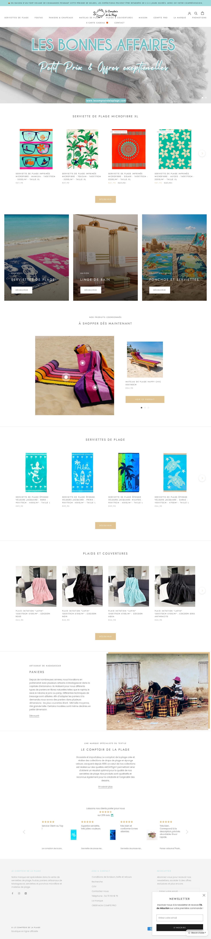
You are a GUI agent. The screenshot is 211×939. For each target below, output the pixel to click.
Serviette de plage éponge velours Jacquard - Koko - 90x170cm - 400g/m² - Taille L (33, 499)
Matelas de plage (89, 17)
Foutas (39, 17)
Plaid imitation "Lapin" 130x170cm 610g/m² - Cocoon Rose (33, 612)
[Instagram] (19, 892)
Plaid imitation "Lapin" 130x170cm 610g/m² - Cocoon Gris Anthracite (175, 612)
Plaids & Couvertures (119, 17)
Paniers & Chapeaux (61, 17)
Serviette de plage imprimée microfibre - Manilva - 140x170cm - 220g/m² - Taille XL (36, 175)
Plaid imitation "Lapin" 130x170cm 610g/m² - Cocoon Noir (79, 612)
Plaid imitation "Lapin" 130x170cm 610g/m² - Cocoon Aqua (125, 612)
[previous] (9, 152)
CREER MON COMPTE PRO (104, 904)
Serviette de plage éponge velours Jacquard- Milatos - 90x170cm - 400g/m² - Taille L (125, 499)
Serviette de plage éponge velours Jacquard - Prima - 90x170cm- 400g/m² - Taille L (79, 499)
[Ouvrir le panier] (202, 13)
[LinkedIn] (26, 892)
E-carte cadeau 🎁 (97, 23)
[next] (202, 152)
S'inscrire (180, 927)
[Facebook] (12, 892)
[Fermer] (204, 895)
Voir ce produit (145, 398)
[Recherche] (196, 13)
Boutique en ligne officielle (24, 930)
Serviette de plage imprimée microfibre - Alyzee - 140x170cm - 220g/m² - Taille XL (174, 175)
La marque (180, 17)
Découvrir (105, 90)
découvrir (105, 198)
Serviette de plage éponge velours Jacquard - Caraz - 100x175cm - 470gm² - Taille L (172, 499)
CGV (94, 885)
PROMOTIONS (199, 17)
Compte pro (161, 17)
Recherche (97, 880)
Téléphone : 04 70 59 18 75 (105, 895)
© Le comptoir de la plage (25, 926)
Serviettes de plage (16, 17)
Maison (143, 17)
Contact (120, 23)
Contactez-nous (100, 890)
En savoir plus (105, 785)
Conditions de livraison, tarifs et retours (112, 876)
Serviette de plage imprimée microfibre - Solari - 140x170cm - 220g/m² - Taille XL (128, 175)
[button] (25, 831)
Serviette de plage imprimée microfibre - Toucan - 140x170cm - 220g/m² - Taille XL (81, 175)
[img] (105, 811)
